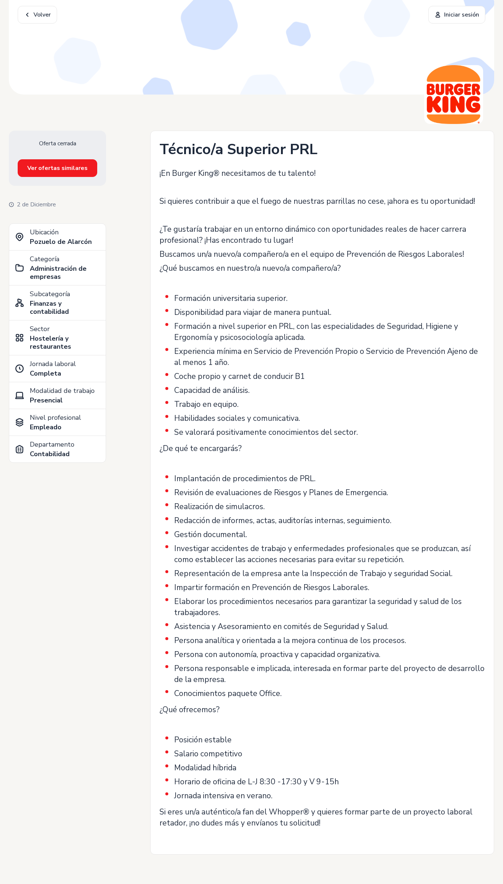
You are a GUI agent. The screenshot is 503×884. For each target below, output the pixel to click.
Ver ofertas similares (57, 168)
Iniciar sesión (461, 15)
